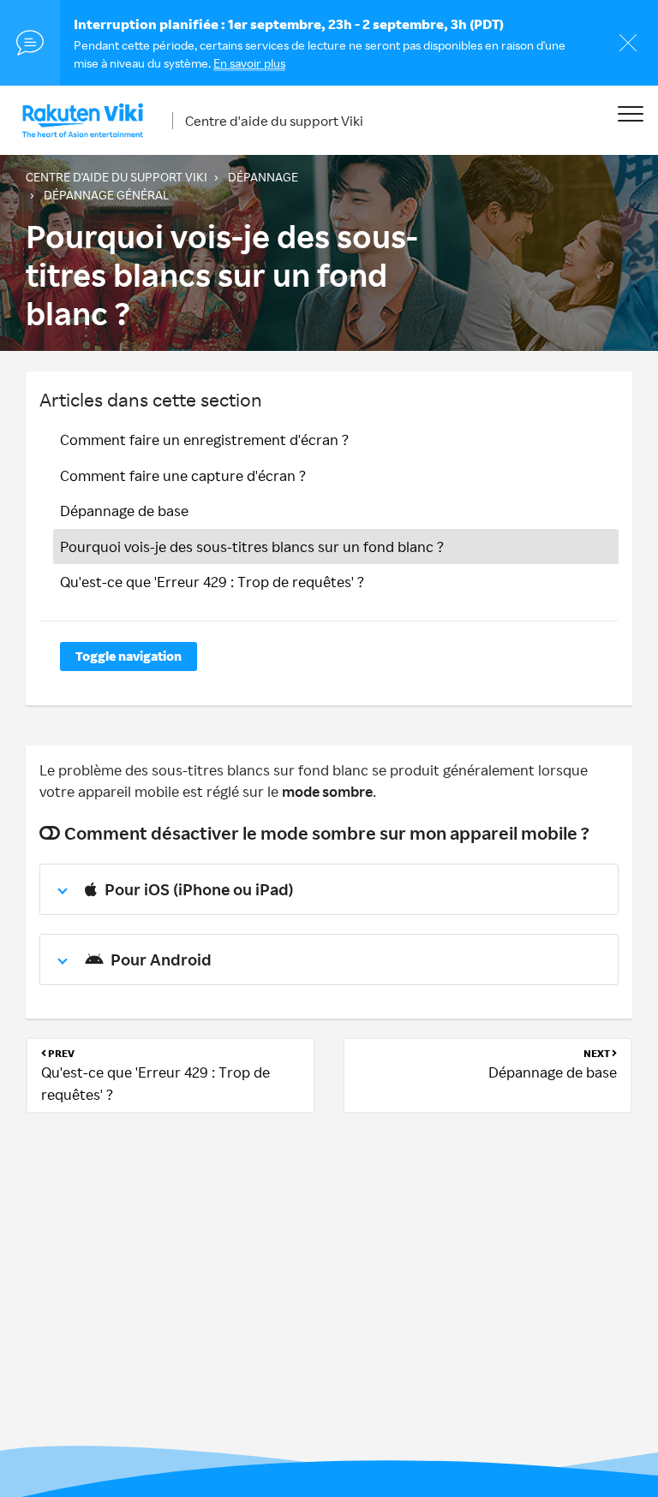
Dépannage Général (106, 194)
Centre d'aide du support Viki (274, 120)
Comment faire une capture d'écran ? (183, 475)
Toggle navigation (128, 656)
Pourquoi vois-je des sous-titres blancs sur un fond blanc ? (252, 546)
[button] (630, 113)
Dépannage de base (124, 511)
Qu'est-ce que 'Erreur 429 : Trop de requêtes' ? (212, 582)
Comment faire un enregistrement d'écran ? (204, 440)
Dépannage (263, 176)
